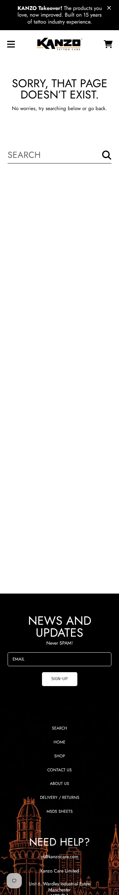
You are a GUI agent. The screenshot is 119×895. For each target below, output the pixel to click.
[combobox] (59, 155)
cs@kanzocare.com (59, 856)
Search (59, 728)
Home (59, 742)
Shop (59, 756)
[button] (11, 44)
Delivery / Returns (59, 797)
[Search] (107, 155)
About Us (59, 784)
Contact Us (59, 770)
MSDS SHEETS (60, 811)
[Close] (109, 8)
